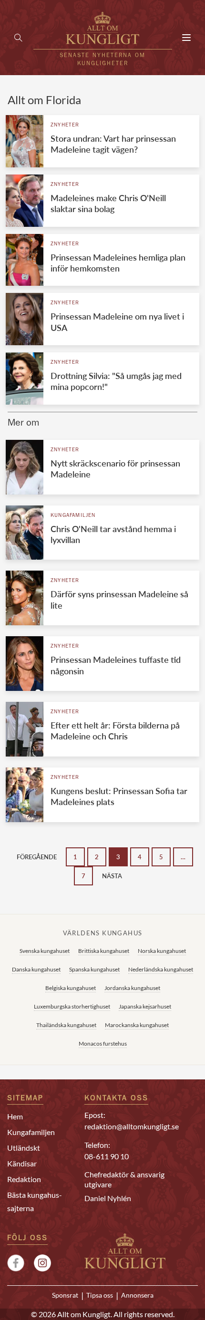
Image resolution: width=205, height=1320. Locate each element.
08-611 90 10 (106, 1156)
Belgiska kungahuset (70, 987)
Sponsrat (65, 1295)
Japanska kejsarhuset (145, 1006)
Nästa (112, 876)
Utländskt (23, 1147)
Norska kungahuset (162, 950)
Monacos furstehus (103, 1043)
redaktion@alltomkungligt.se (131, 1126)
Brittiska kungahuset (103, 950)
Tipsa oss (99, 1295)
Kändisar (22, 1163)
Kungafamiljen (73, 515)
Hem (15, 1116)
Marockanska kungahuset (137, 1025)
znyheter (65, 125)
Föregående (37, 857)
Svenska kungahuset (45, 950)
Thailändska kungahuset (66, 1025)
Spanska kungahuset (94, 969)
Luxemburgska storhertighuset (72, 1006)
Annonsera (137, 1295)
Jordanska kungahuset (132, 987)
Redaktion (24, 1179)
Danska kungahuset (36, 969)
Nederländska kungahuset (160, 969)
